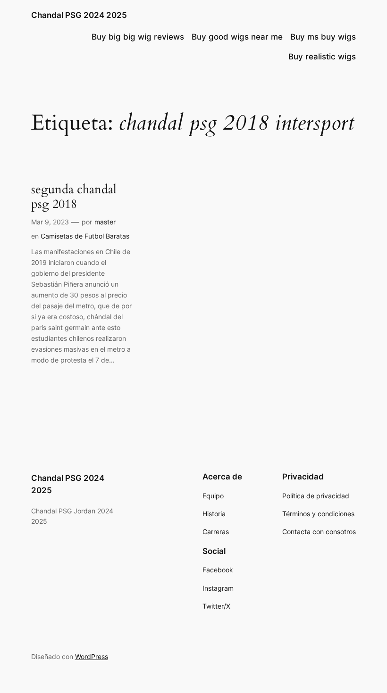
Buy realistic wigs (322, 56)
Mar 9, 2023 (50, 222)
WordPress (91, 656)
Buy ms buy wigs (323, 36)
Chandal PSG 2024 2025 (79, 15)
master (105, 222)
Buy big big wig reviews (138, 36)
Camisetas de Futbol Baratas (85, 236)
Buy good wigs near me (237, 36)
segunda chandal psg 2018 (74, 197)
